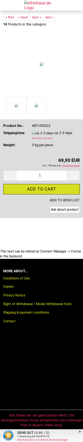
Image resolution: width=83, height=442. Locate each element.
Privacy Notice (14, 295)
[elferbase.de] (40, 5)
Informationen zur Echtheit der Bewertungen (42, 439)
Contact (9, 321)
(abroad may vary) (42, 138)
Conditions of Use (16, 278)
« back (23, 17)
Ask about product (65, 210)
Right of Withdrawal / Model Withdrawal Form (37, 304)
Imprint (8, 287)
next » (36, 17)
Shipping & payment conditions (26, 312)
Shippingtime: (14, 133)
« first (9, 17)
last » (49, 17)
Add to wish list (65, 200)
